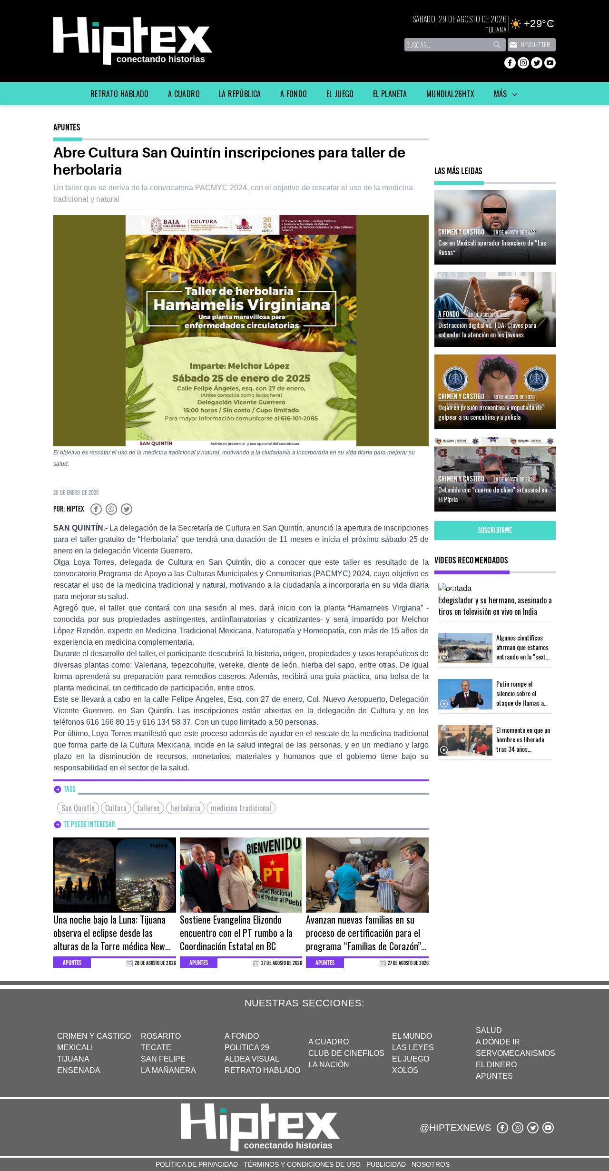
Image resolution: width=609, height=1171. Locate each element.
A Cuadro (184, 93)
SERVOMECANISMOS (515, 1053)
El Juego (340, 93)
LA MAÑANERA (168, 1070)
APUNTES (494, 1076)
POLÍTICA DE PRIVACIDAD (197, 1164)
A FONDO (242, 1036)
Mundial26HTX (450, 93)
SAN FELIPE (163, 1059)
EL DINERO (496, 1065)
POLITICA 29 (247, 1047)
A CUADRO (328, 1042)
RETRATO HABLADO (262, 1070)
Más (502, 93)
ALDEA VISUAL (252, 1059)
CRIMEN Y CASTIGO (94, 1036)
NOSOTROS (431, 1164)
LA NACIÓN (328, 1065)
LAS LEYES (413, 1047)
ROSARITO (161, 1036)
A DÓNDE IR (498, 1042)
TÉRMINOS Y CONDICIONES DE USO (302, 1164)
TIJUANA (73, 1059)
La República (240, 93)
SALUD (489, 1030)
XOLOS (405, 1070)
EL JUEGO (410, 1059)
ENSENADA (78, 1070)
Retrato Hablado (119, 93)
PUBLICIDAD (386, 1164)
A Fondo (293, 93)
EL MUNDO (412, 1036)
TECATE (156, 1047)
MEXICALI (75, 1047)
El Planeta (390, 93)
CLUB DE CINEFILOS (346, 1053)
